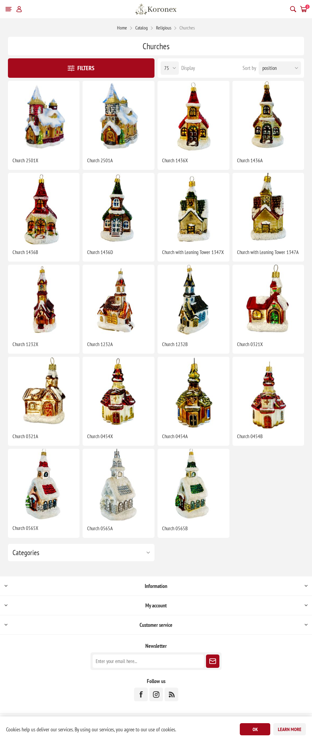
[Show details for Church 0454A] (193, 392)
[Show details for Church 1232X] (44, 300)
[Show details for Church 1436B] (44, 209)
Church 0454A (175, 436)
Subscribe (212, 661)
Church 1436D (100, 252)
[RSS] (171, 694)
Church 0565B (175, 528)
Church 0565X (25, 528)
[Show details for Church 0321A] (44, 392)
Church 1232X (25, 344)
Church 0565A (100, 528)
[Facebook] (141, 694)
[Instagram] (156, 694)
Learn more (289, 729)
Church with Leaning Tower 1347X (193, 252)
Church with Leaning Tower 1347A (268, 252)
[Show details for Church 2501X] (44, 117)
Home (122, 28)
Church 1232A (100, 344)
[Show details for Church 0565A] (118, 484)
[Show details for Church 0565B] (193, 484)
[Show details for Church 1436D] (118, 209)
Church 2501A (100, 160)
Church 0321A (25, 436)
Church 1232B (175, 344)
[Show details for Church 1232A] (118, 300)
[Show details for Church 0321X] (268, 300)
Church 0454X (100, 436)
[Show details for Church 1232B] (193, 300)
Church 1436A (250, 160)
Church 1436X (175, 160)
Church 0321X (250, 344)
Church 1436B (25, 252)
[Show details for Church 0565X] (44, 484)
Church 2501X (25, 160)
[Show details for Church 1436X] (193, 117)
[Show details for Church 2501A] (118, 117)
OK (255, 729)
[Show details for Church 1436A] (268, 117)
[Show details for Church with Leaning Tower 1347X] (193, 209)
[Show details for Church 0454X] (118, 392)
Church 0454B (250, 436)
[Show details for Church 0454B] (268, 392)
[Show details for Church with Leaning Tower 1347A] (268, 209)
